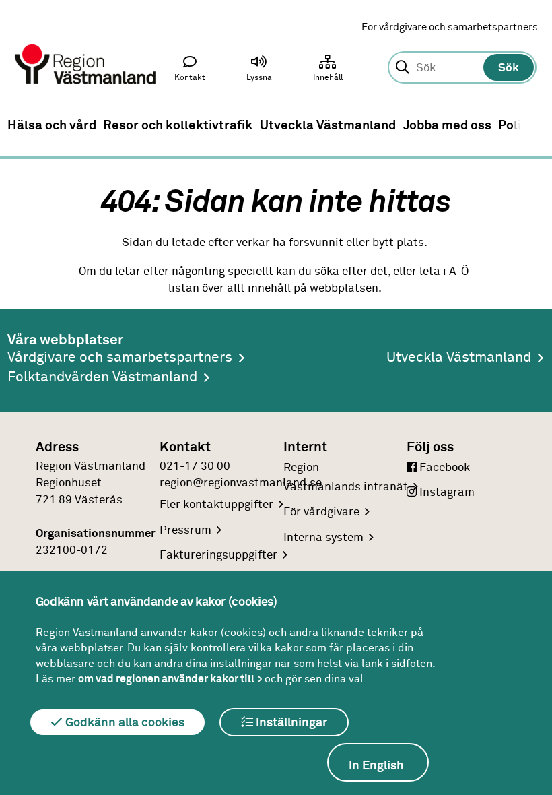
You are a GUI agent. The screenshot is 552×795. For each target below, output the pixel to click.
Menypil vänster (19, 125)
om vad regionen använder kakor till (166, 679)
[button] (259, 71)
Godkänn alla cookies (123, 723)
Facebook (443, 468)
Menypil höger (532, 125)
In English (376, 766)
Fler (216, 505)
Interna (323, 538)
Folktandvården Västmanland (102, 378)
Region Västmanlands (345, 477)
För (321, 512)
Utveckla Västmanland (458, 358)
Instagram (446, 492)
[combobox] (461, 68)
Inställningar (290, 723)
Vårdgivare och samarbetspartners (119, 358)
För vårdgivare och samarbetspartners (449, 27)
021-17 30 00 (195, 466)
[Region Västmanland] (86, 45)
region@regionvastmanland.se (241, 483)
